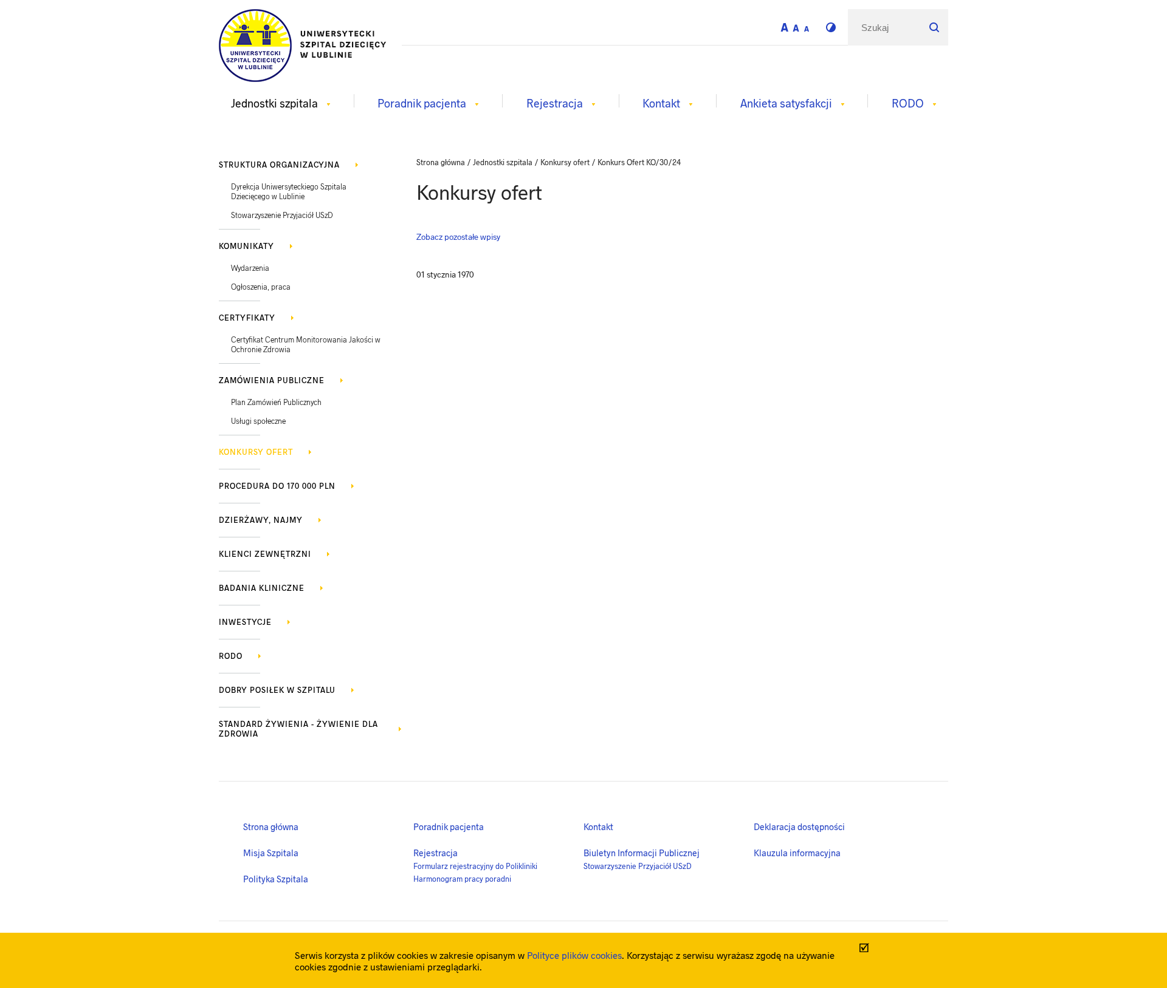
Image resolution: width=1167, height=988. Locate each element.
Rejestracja (435, 852)
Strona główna (270, 826)
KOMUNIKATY (246, 246)
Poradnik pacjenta (448, 826)
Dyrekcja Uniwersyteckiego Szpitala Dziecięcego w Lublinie (288, 191)
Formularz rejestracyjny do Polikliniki (475, 866)
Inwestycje (245, 622)
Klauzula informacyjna (797, 852)
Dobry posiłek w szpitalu (277, 690)
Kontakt (598, 826)
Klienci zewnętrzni (265, 554)
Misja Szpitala (270, 852)
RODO (231, 656)
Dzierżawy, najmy (261, 520)
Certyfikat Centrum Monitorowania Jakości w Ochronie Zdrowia (305, 344)
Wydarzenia (250, 268)
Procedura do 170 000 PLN (277, 486)
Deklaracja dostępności (799, 826)
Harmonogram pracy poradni (462, 879)
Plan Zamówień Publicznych (276, 402)
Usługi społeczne (258, 421)
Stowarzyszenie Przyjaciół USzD (282, 215)
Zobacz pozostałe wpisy (458, 236)
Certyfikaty (247, 317)
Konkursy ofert (256, 452)
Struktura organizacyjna (279, 164)
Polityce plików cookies (574, 955)
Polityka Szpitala (275, 878)
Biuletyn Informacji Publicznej (642, 852)
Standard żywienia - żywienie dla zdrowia (298, 728)
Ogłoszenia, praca (261, 286)
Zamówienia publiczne (272, 380)
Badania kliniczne (262, 588)
